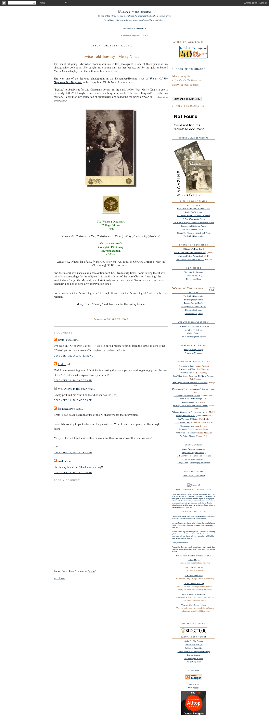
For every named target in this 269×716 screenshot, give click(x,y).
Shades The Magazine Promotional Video (193, 232)
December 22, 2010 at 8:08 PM (73, 472)
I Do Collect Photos (187, 436)
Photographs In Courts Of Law (193, 306)
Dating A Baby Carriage (193, 349)
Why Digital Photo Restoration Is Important (190, 382)
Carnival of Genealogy (193, 644)
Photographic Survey (193, 310)
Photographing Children (193, 299)
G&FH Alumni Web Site (194, 583)
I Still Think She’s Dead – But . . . (190, 259)
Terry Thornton (188, 452)
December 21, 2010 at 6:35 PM (73, 400)
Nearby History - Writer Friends (193, 594)
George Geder (183, 462)
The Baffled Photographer (194, 236)
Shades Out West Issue (194, 212)
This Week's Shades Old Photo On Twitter (193, 215)
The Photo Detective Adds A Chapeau (194, 326)
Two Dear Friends (187, 372)
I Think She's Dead (190, 249)
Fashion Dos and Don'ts (193, 303)
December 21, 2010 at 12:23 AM (74, 356)
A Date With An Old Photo (194, 219)
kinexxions (201, 448)
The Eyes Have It (193, 205)
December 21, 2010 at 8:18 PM (73, 452)
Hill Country (200, 452)
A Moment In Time (186, 365)
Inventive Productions (193, 329)
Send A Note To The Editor (194, 475)
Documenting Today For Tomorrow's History (190, 388)
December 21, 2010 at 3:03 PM (73, 380)
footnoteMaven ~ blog (193, 275)
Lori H (62, 364)
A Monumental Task (187, 369)
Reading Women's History (186, 415)
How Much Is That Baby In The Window (193, 208)
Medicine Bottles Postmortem (190, 255)
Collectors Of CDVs (183, 422)
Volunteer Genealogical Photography (186, 412)
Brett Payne (65, 340)
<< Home (59, 578)
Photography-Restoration (200, 462)
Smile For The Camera (194, 567)
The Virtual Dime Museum (200, 455)
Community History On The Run (187, 395)
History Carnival (193, 654)
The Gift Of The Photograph (191, 398)
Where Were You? (193, 661)
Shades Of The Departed (193, 272)
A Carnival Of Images (193, 352)
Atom (92, 571)
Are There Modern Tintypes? (193, 229)
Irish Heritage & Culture (193, 658)
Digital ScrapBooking (190, 402)
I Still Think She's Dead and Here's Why (190, 252)
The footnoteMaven (193, 279)
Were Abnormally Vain (194, 313)
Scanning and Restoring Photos (193, 226)
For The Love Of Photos (188, 419)
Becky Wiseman (188, 448)
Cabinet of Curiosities (193, 648)
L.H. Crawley (182, 455)
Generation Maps (187, 425)
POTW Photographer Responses (193, 336)
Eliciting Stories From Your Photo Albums (190, 405)
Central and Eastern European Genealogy (194, 651)
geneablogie (200, 459)
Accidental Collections (188, 429)
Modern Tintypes (193, 333)
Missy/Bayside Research (72, 389)
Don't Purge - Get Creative (186, 432)
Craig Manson (188, 459)
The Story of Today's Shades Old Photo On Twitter (193, 222)
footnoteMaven (66, 408)
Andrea (62, 461)
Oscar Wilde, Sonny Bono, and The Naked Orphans (193, 376)
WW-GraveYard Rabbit (194, 575)
